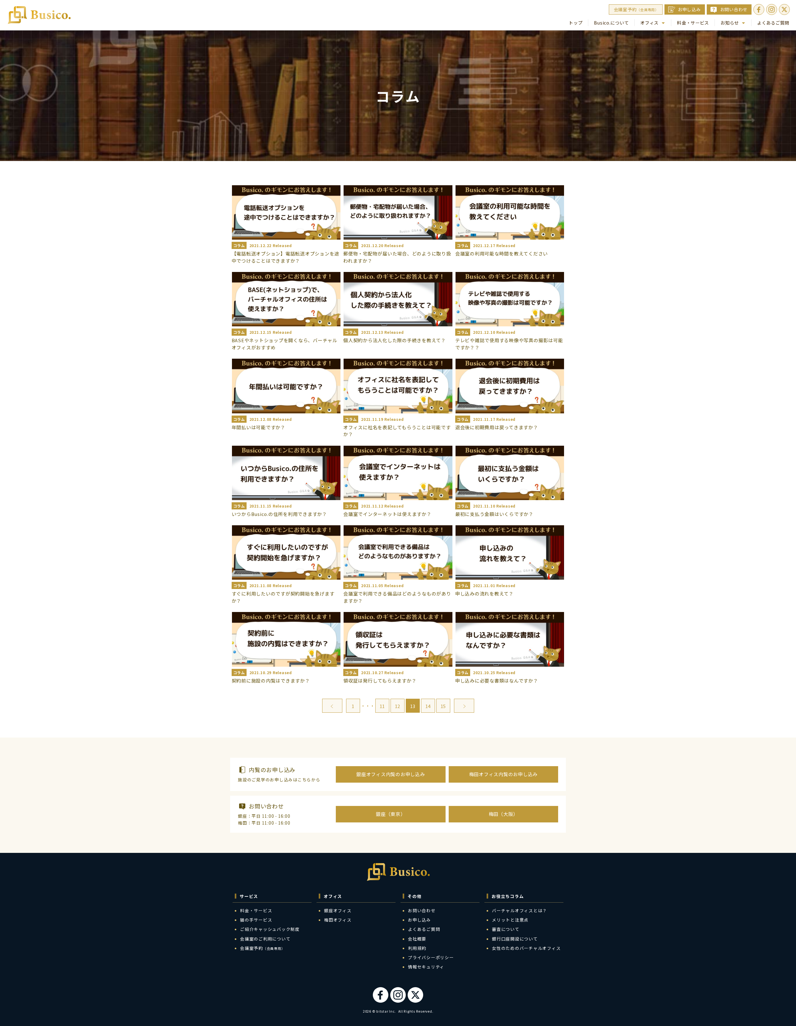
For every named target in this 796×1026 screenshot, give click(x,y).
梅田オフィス (338, 920)
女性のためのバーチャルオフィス (526, 948)
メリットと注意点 (510, 920)
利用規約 (417, 948)
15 (443, 706)
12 (397, 706)
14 (427, 706)
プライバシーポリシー (431, 957)
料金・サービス (693, 22)
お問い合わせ (734, 9)
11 (382, 706)
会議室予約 (636, 9)
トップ (575, 22)
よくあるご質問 (773, 22)
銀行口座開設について (515, 939)
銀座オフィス (338, 910)
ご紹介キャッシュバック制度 (270, 929)
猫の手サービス (256, 920)
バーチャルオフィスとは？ (519, 910)
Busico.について (611, 22)
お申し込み (689, 9)
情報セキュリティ (426, 967)
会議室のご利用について (265, 939)
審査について (506, 929)
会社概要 (417, 939)
